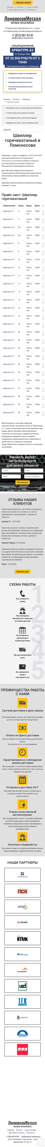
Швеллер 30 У (8, 404)
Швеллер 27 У (8, 388)
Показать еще (22, 572)
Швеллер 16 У (8, 316)
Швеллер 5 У (8, 219)
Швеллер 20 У (8, 340)
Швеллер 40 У (8, 412)
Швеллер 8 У (8, 251)
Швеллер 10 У (8, 268)
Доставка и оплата (17, 10)
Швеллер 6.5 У (9, 235)
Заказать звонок (23, 3)
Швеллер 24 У (8, 372)
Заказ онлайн (32, 7)
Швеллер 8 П (8, 243)
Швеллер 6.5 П (9, 227)
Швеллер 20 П (8, 332)
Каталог (20, 7)
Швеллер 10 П (8, 259)
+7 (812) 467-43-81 (34, 155)
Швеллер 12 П (8, 276)
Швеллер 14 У (8, 300)
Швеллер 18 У (8, 324)
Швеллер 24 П (8, 364)
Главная (10, 7)
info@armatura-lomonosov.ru (22, 37)
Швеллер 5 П (8, 211)
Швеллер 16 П (8, 308)
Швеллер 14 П (8, 292)
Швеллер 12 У (8, 284)
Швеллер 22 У (8, 356)
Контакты (32, 10)
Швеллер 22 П (8, 348)
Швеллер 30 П (8, 396)
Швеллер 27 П (8, 380)
